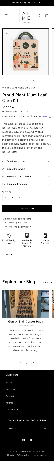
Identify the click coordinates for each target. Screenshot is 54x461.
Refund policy (23, 455)
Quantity (6, 191)
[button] (6, 15)
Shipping (6, 111)
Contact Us (12, 409)
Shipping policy (40, 455)
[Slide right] (33, 80)
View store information (18, 226)
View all (47, 282)
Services (10, 389)
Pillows (9, 382)
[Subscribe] (44, 428)
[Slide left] (20, 80)
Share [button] (9, 254)
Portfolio (10, 396)
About (9, 402)
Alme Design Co (25, 451)
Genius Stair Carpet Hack (25, 321)
